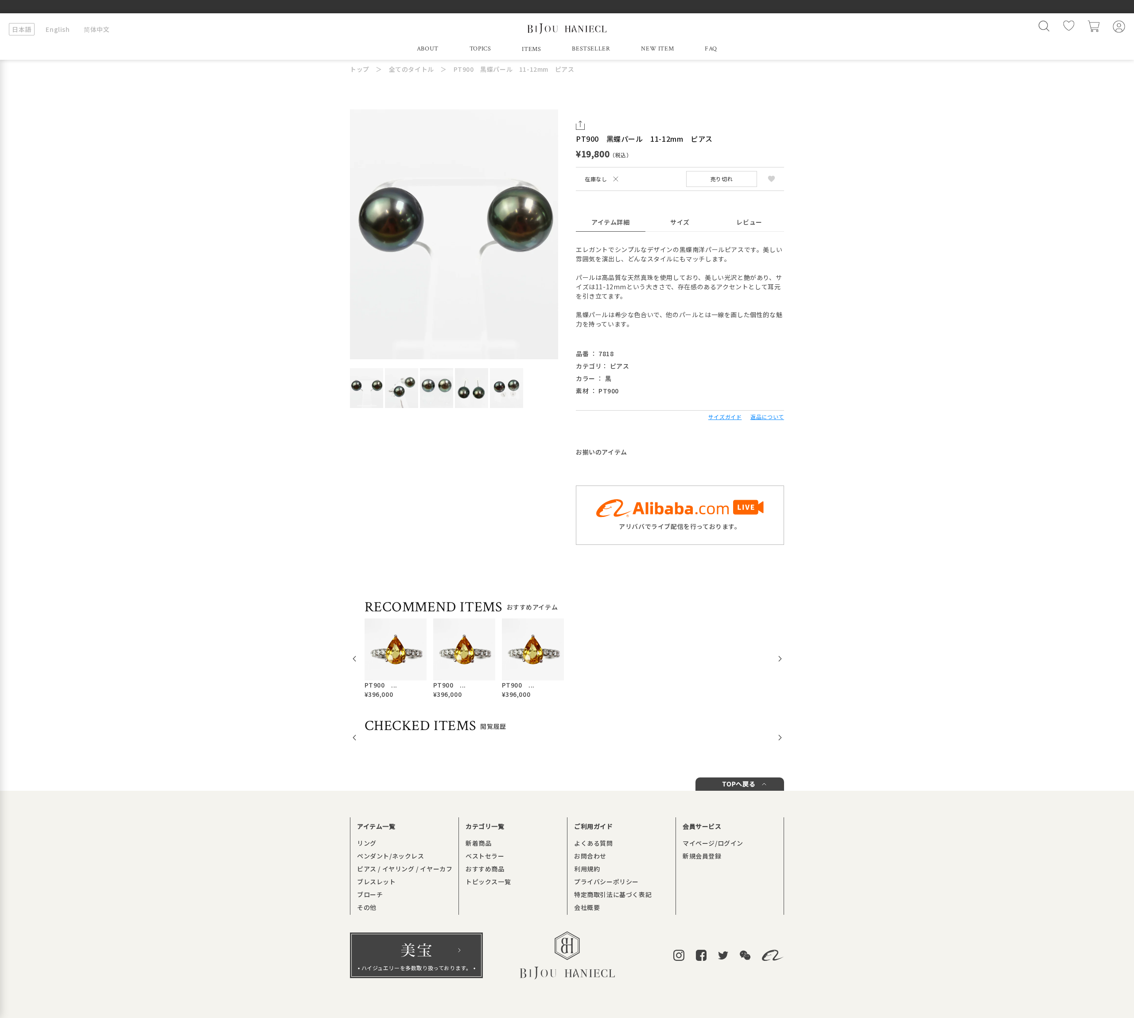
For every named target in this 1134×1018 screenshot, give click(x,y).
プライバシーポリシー (606, 881)
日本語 (21, 29)
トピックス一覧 (488, 881)
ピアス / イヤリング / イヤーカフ (404, 869)
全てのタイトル (411, 69)
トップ (359, 69)
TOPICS (480, 49)
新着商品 (478, 843)
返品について (767, 416)
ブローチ (370, 894)
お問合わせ (590, 856)
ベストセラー (485, 856)
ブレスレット (376, 881)
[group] (396, 658)
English (58, 29)
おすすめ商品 (485, 869)
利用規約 (587, 869)
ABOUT (428, 49)
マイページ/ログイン (713, 843)
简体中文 (96, 29)
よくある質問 (593, 843)
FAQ (711, 49)
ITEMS (531, 49)
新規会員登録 (702, 856)
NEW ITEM (657, 49)
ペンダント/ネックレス (390, 856)
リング (367, 843)
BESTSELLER (591, 49)
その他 (367, 907)
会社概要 (587, 907)
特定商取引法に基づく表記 (613, 894)
